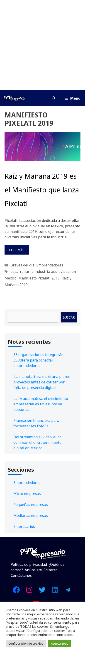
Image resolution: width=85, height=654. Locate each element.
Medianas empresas (30, 515)
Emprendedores (49, 265)
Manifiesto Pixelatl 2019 (39, 278)
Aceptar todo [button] (59, 643)
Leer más (16, 250)
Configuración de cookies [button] (25, 643)
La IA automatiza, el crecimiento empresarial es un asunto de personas (40, 404)
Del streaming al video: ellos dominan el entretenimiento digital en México (37, 442)
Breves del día (22, 265)
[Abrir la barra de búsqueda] (53, 98)
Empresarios (24, 526)
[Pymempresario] (14, 98)
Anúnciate (33, 569)
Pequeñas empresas (30, 504)
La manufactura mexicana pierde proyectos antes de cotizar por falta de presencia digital (41, 382)
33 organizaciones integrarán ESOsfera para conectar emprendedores (38, 360)
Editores (51, 569)
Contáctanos (21, 575)
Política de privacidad (29, 564)
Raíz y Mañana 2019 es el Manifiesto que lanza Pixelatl (42, 189)
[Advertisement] (42, 45)
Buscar (69, 317)
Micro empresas (27, 493)
